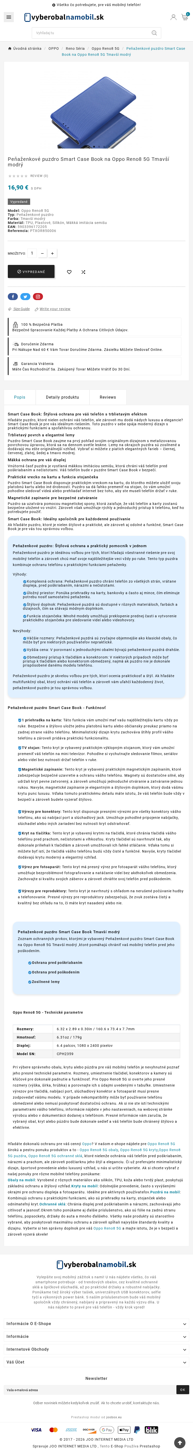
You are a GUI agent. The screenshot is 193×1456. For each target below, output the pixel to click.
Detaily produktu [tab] (62, 397)
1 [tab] (83, 146)
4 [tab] (99, 146)
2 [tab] (88, 146)
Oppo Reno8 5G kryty (139, 1150)
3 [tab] (93, 146)
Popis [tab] (19, 397)
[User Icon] (173, 17)
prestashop (150, 1446)
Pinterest (38, 296)
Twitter (25, 296)
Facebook (13, 296)
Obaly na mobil (21, 1180)
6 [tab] (109, 146)
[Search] (154, 33)
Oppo (87, 1144)
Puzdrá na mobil (165, 1192)
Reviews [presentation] (108, 397)
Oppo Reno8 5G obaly (99, 1150)
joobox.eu (114, 1417)
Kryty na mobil (84, 1186)
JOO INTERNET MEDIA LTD (73, 1446)
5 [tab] (104, 146)
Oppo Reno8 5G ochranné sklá (55, 1156)
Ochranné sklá (52, 1204)
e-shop (117, 1446)
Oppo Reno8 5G (161, 1144)
